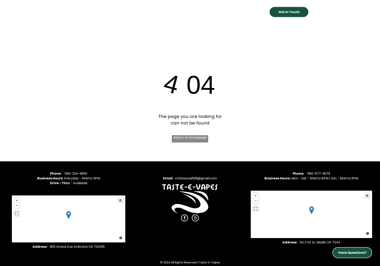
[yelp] (195, 218)
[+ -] (68, 218)
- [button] (16, 205)
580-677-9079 (318, 173)
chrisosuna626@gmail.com (196, 178)
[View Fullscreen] (16, 213)
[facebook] (184, 218)
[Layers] (120, 200)
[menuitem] (139, 11)
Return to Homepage (190, 137)
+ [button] (16, 200)
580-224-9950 (76, 173)
